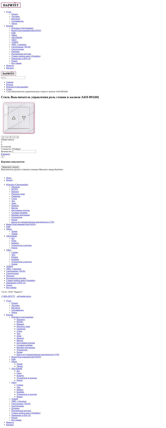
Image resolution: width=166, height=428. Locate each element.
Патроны (15, 51)
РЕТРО (14, 189)
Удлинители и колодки (21, 245)
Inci (13, 238)
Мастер (14, 208)
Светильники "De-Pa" (21, 47)
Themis (14, 234)
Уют (13, 201)
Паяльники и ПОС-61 (21, 58)
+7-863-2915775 (8, 296)
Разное (14, 61)
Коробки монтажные (20, 215)
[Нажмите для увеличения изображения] (18, 133)
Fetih (13, 33)
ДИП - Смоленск (18, 44)
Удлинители (16, 217)
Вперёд (9, 180)
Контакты (15, 19)
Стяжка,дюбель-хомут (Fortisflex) (25, 56)
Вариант (15, 191)
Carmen (14, 252)
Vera (13, 255)
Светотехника (17, 49)
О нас (8, 12)
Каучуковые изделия (20, 210)
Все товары (16, 63)
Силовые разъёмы (19, 213)
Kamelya (15, 243)
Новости (10, 65)
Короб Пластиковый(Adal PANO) (26, 30)
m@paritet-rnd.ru (23, 296)
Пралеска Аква (18, 194)
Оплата (14, 14)
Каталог (9, 26)
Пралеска (15, 187)
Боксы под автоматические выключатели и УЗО (32, 222)
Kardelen (15, 259)
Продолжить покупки (10, 167)
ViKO (13, 40)
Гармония (15, 196)
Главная (9, 82)
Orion (13, 241)
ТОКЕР (14, 42)
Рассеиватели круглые (21, 54)
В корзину (5, 154)
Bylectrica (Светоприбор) (22, 28)
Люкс (13, 203)
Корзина (10, 68)
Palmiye (14, 257)
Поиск (14, 23)
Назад (8, 178)
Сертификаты (17, 21)
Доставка (15, 16)
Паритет (15, 206)
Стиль (9, 89)
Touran (14, 231)
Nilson (14, 35)
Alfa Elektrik (16, 37)
